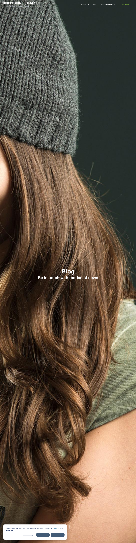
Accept (43, 535)
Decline (57, 535)
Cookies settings (28, 535)
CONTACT (126, 4)
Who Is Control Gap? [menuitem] (108, 4)
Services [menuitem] (84, 4)
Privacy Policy (57, 528)
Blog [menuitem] (94, 4)
